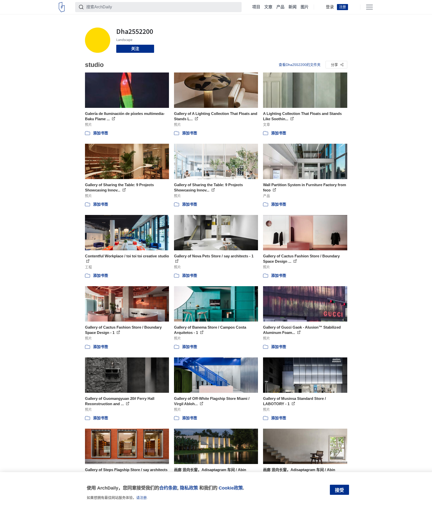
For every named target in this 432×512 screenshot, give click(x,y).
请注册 (141, 498)
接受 (339, 490)
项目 (256, 7)
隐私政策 (189, 488)
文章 (268, 7)
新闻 (293, 7)
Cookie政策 (231, 488)
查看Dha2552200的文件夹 (300, 64)
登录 (330, 7)
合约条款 (168, 488)
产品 (280, 7)
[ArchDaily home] (62, 7)
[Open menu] (369, 7)
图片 (305, 7)
